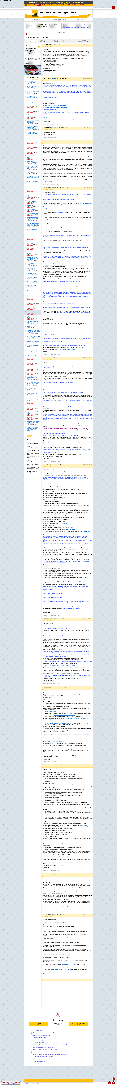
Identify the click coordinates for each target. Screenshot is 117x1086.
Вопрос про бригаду (38, 1040)
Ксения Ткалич (47, 78)
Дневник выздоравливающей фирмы (66, 349)
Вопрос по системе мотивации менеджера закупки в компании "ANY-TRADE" (33, 331)
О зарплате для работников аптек (41, 1059)
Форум (38, 5)
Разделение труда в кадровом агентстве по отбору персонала (33, 361)
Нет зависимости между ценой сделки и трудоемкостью (58, 20)
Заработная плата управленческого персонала (32, 162)
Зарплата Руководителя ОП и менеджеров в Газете (33, 201)
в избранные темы (69, 41)
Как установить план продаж (33, 247)
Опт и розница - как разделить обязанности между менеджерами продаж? (33, 127)
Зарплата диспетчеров (31, 326)
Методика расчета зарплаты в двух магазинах (33, 291)
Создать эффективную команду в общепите (44, 1063)
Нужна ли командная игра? (40, 1042)
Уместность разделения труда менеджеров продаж (33, 109)
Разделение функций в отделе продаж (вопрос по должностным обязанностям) (33, 103)
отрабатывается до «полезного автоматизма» (64, 715)
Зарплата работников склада (33, 341)
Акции (86, 5)
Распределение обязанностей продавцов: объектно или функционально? (33, 121)
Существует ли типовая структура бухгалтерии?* (32, 351)
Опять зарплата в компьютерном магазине (32, 296)
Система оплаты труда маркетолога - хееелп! (31, 264)
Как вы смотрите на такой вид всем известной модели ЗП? (33, 177)
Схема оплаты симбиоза (32, 277)
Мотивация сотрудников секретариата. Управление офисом (32, 156)
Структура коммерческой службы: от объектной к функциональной (32, 115)
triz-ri (73, 2)
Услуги (48, 5)
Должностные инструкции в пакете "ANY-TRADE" (32, 145)
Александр (46, 873)
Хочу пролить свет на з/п (32, 273)
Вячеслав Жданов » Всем (32, 443)
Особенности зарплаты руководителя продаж (31, 188)
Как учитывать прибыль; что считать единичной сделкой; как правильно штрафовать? (33, 224)
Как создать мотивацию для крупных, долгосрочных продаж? (32, 235)
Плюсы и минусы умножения (68, 964)
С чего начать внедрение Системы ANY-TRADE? (32, 82)
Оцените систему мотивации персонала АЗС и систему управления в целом (33, 383)
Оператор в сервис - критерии (33, 213)
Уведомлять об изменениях (43, 41)
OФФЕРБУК (83, 7)
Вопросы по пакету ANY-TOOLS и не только (32, 394)
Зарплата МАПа (30, 205)
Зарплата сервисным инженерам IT (42, 1035)
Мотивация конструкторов (39, 1051)
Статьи (34, 5)
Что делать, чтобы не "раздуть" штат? (31, 140)
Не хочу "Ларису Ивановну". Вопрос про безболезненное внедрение (33, 412)
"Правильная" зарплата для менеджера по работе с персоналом (32, 367)
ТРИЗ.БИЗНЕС (39, 7)
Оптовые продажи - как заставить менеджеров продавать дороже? (31, 242)
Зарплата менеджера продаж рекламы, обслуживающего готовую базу (33, 218)
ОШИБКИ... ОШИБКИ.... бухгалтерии (32, 356)
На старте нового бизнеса (41, 32)
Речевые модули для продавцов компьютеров (32, 286)
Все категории (31, 32)
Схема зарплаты (30, 172)
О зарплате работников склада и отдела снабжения (33, 337)
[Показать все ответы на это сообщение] (51, 74)
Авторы (43, 5)
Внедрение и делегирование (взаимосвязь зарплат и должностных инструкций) (33, 406)
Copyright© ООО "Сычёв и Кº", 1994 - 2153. (33, 1083)
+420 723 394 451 (56, 2)
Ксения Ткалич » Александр (33, 472)
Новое (30, 5)
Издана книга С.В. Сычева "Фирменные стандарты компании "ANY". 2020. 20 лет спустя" (33, 429)
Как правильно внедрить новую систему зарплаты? (33, 87)
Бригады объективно (80, 19)
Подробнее (13, 1083)
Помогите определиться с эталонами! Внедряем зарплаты (32, 252)
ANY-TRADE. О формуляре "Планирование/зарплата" (32, 150)
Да (8, 1083)
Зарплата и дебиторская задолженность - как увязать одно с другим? (33, 258)
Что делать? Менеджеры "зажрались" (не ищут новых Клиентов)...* (50, 1044)
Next (91, 19)
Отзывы (69, 5)
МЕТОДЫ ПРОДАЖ (62, 7)
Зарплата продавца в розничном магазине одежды (33, 301)
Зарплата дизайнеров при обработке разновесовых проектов (32, 377)
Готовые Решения (55, 5)
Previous (25, 19)
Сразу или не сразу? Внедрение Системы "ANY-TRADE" (32, 399)
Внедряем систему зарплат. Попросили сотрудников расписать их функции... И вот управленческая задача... (33, 134)
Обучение (63, 5)
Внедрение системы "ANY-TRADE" (57, 32)
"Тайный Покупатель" (70, 529)
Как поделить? (37, 19)
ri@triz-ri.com (80, 2)
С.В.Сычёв (39, 1084)
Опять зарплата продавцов (32, 281)
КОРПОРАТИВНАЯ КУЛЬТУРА (50, 7)
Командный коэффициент (39, 1037)
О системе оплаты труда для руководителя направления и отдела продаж (33, 182)
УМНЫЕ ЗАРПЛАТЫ (29, 7)
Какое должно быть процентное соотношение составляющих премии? (50, 1054)
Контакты (82, 5)
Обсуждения (58, 1024)
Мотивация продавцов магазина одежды (31, 306)
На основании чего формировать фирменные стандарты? (32, 97)
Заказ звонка (45, 2)
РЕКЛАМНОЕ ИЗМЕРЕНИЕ (74, 7)
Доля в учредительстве (39, 1061)
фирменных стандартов (50, 711)
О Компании (75, 5)
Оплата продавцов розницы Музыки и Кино (61, 969)
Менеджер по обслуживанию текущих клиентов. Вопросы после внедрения (33, 422)
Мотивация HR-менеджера (32, 372)
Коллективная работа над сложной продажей (32, 230)
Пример (65, 523)
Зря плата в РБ (30, 417)
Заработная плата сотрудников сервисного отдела (45, 1049)
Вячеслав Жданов (48, 44)
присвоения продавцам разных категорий (54, 741)
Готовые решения (78, 1024)
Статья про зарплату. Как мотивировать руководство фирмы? (32, 167)
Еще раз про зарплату (31, 209)
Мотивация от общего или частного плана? (44, 1056)
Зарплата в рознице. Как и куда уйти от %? (43, 1032)
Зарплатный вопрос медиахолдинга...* (31, 269)
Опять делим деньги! (38, 1030)
